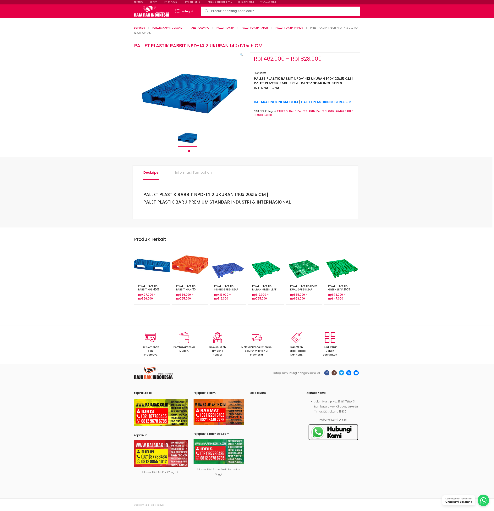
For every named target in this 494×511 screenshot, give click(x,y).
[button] (241, 54)
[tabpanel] (189, 137)
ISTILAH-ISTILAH (193, 2)
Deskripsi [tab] (151, 172)
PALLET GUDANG (199, 28)
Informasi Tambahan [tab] (193, 172)
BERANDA (138, 2)
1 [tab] (189, 151)
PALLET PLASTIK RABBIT (255, 28)
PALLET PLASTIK (225, 28)
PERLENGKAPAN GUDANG (167, 28)
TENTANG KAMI (268, 2)
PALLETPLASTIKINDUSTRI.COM (326, 101)
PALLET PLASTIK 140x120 (289, 28)
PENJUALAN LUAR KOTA (220, 2)
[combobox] (280, 11)
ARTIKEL (154, 2)
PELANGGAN (170, 2)
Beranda (139, 28)
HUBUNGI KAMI (246, 2)
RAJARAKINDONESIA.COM (276, 101)
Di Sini (343, 420)
